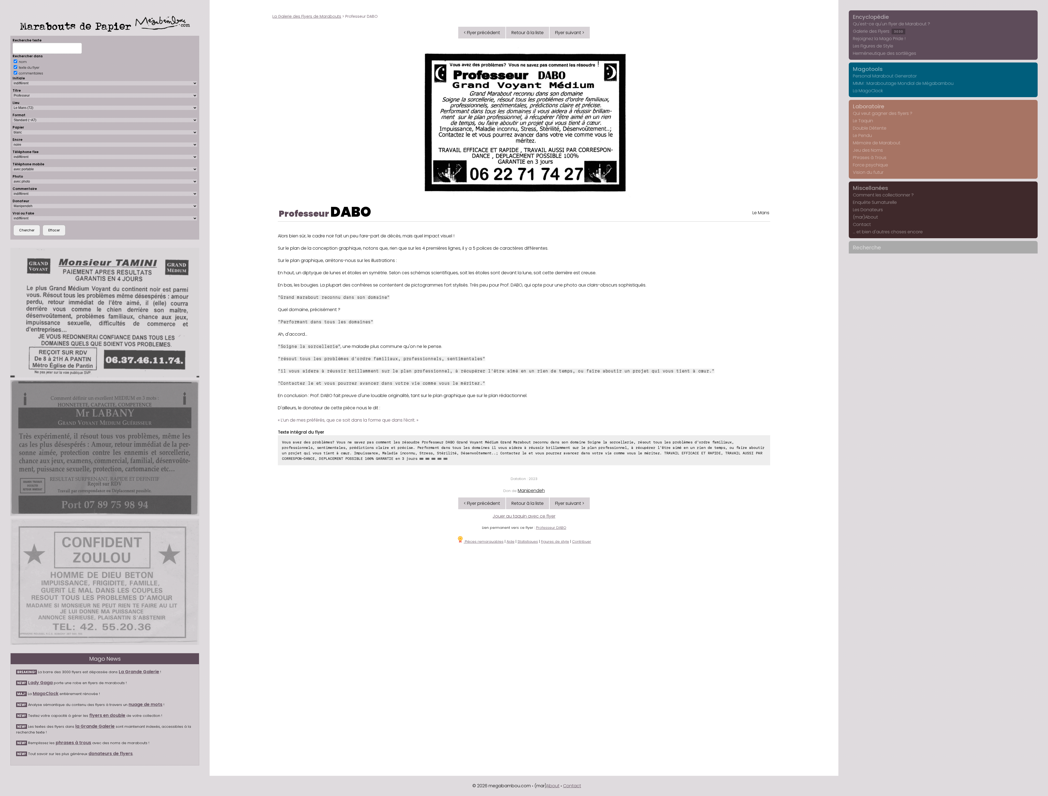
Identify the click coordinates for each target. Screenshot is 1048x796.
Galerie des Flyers (878, 31)
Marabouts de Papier (77, 26)
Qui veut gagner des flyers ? (882, 113)
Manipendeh (531, 490)
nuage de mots (145, 704)
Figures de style (555, 541)
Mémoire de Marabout (876, 143)
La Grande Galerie (139, 672)
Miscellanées (870, 188)
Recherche (867, 247)
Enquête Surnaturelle (875, 202)
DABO (351, 212)
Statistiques (527, 541)
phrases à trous (73, 743)
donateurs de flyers (110, 753)
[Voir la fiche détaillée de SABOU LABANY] (104, 448)
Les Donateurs (868, 210)
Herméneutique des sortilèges (884, 53)
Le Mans (760, 213)
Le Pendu (862, 135)
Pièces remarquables (484, 541)
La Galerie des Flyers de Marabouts (306, 16)
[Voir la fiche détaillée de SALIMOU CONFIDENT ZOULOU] (104, 582)
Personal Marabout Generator (885, 76)
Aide (510, 541)
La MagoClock (868, 91)
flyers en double (107, 715)
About (552, 786)
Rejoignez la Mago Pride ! (879, 38)
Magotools (868, 69)
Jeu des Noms (868, 150)
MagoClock (45, 693)
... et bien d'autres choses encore (888, 232)
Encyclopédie (871, 17)
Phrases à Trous (869, 157)
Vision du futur (868, 172)
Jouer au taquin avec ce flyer (524, 516)
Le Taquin (863, 121)
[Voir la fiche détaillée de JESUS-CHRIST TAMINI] (104, 312)
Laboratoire (868, 106)
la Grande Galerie (95, 726)
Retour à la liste (527, 32)
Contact (862, 224)
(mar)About (865, 217)
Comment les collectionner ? (883, 195)
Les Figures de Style (873, 46)
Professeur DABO (551, 527)
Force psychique (870, 165)
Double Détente (869, 128)
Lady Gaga (40, 682)
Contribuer (581, 541)
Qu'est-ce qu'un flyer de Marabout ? (891, 24)
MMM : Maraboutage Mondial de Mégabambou (903, 83)
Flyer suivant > (569, 32)
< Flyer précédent (482, 32)
